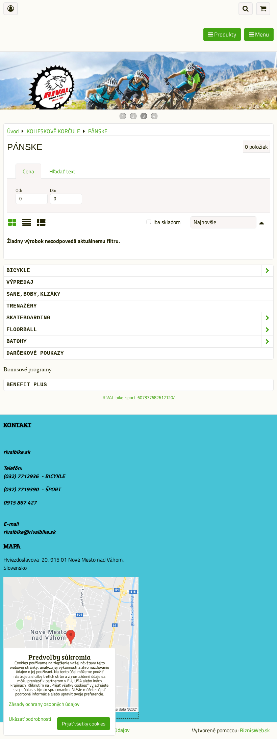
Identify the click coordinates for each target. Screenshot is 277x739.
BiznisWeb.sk (255, 730)
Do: (53, 190)
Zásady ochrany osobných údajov (44, 704)
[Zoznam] (27, 224)
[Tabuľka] (41, 224)
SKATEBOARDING (28, 318)
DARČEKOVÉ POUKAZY (35, 353)
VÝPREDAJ (19, 282)
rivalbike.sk (16, 452)
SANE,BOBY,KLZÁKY (33, 294)
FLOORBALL (21, 330)
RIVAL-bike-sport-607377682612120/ (139, 397)
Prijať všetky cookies (83, 724)
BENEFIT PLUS (26, 385)
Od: (19, 190)
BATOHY (16, 342)
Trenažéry (21, 306)
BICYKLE (18, 271)
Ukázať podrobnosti (30, 719)
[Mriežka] (12, 224)
